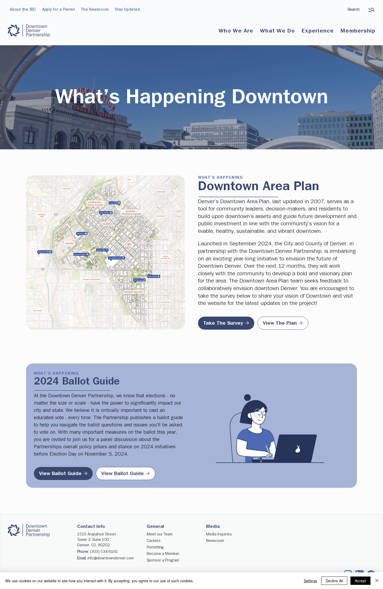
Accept (360, 580)
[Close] (377, 581)
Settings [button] (310, 580)
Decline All (334, 580)
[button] (236, 31)
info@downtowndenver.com (111, 558)
